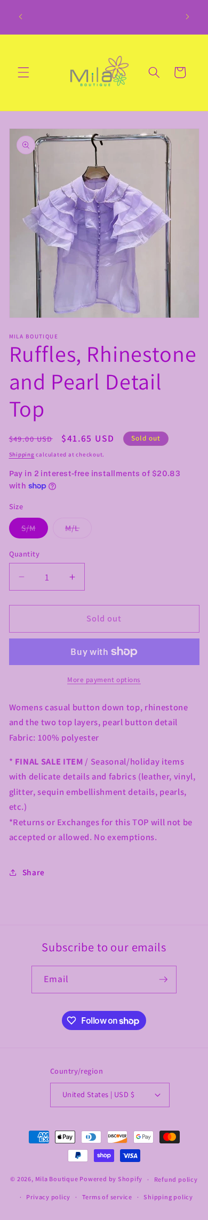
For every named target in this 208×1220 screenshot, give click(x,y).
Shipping (22, 454)
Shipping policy (168, 1197)
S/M (34, 530)
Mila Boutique (56, 1179)
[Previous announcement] (21, 17)
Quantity (24, 554)
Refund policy (176, 1179)
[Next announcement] (187, 17)
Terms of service (107, 1197)
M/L (78, 530)
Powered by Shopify (110, 1179)
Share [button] (33, 872)
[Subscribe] (163, 979)
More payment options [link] (104, 679)
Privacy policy (48, 1197)
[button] (23, 72)
